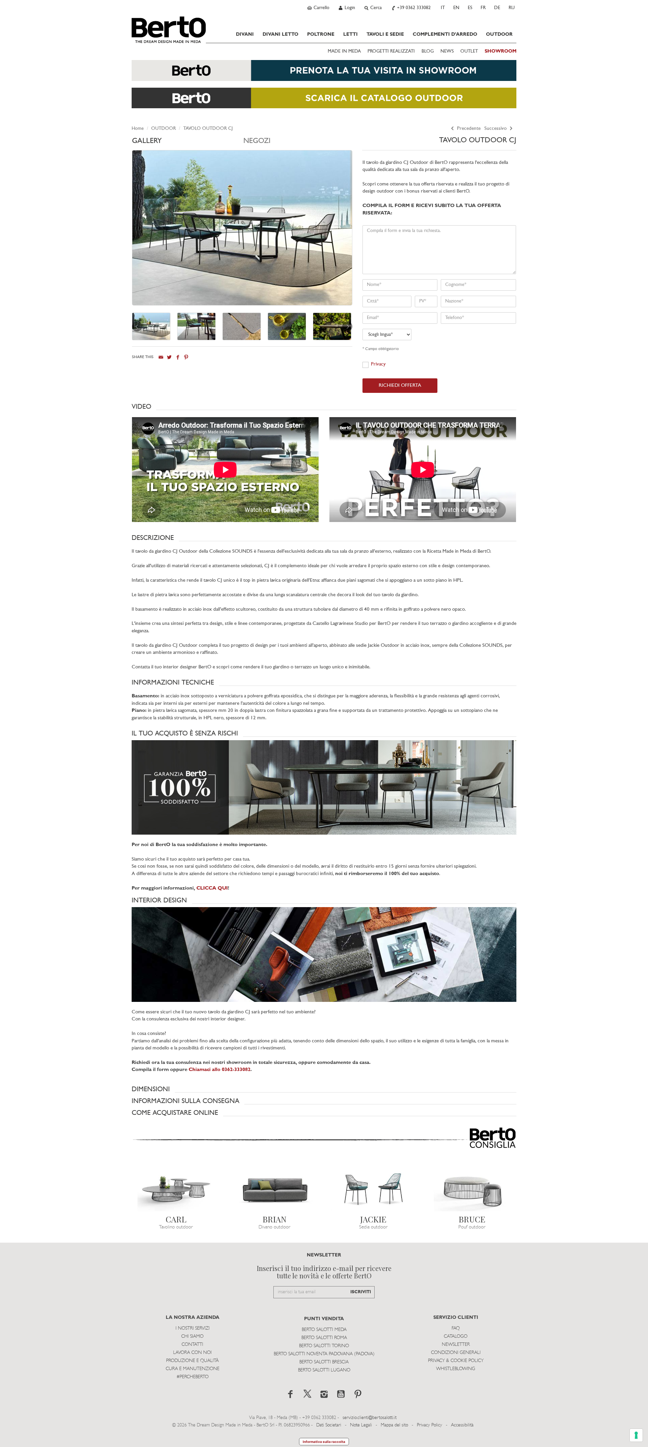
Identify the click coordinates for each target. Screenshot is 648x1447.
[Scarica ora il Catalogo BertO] (324, 101)
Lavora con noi (192, 1352)
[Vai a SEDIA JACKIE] (373, 1186)
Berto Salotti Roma (324, 1337)
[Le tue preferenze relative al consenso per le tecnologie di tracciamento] (636, 1435)
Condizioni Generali (456, 1352)
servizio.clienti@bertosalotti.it (370, 1417)
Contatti (192, 1344)
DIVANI (245, 34)
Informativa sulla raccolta (324, 1442)
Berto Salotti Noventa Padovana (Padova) (324, 1354)
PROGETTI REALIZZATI (391, 51)
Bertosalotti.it (169, 29)
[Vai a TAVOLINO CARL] (176, 1186)
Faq (456, 1328)
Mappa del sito (394, 1425)
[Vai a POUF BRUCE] (472, 1186)
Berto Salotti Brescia (324, 1362)
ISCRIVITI (360, 1292)
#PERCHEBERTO (193, 1377)
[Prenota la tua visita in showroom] (324, 74)
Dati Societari (328, 1425)
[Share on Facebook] (177, 356)
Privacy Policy (429, 1425)
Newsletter (456, 1344)
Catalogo (455, 1336)
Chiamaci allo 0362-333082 (219, 1069)
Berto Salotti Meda (324, 1329)
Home (138, 128)
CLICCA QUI (212, 888)
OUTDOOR (499, 34)
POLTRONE (320, 34)
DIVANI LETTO (280, 34)
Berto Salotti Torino (324, 1346)
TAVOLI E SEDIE (385, 34)
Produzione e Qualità (192, 1360)
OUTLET (469, 51)
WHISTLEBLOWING (455, 1368)
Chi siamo (192, 1336)
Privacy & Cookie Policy (456, 1360)
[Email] (160, 356)
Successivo (496, 128)
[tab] (187, 143)
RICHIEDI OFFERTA (400, 385)
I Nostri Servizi (193, 1328)
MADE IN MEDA (344, 51)
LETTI (350, 34)
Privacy (378, 364)
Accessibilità (462, 1425)
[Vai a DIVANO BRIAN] (275, 1186)
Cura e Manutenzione (192, 1368)
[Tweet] (169, 356)
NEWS (447, 51)
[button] (324, 406)
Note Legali (361, 1425)
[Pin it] (186, 356)
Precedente (468, 128)
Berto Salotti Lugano (324, 1370)
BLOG (428, 51)
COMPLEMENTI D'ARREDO (445, 34)
